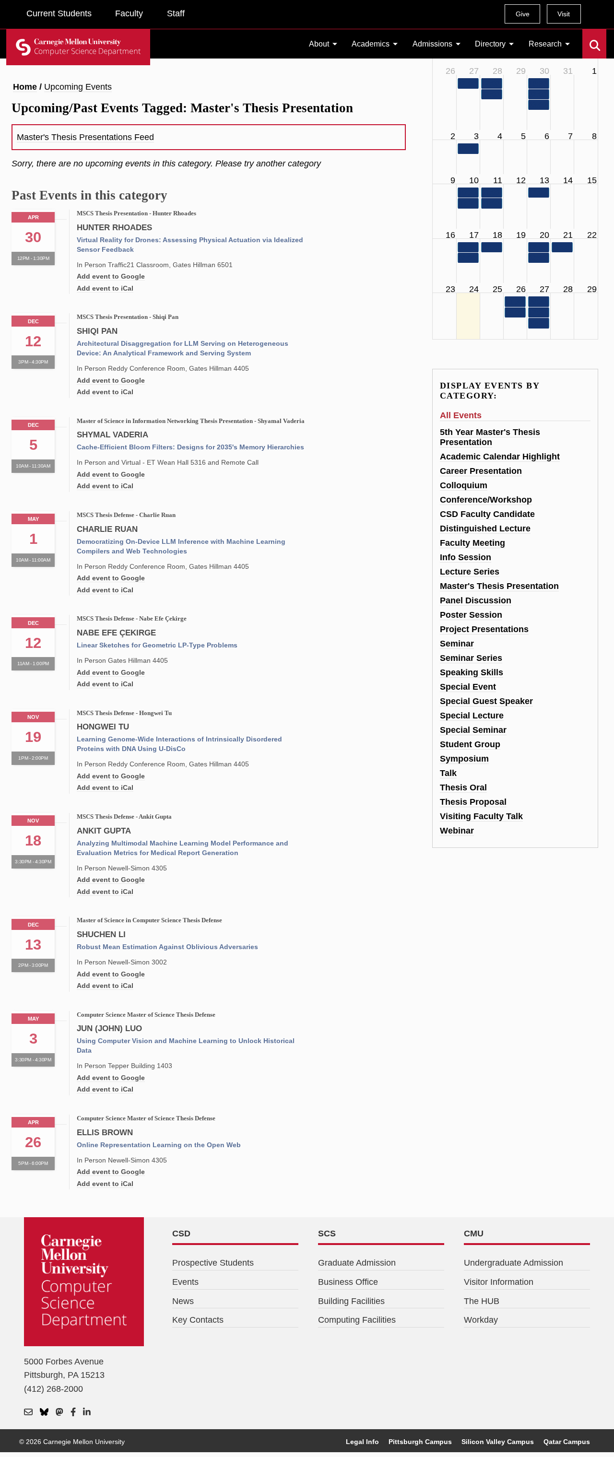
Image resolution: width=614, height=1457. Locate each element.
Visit (563, 14)
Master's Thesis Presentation (499, 586)
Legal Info (362, 1441)
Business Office (348, 1282)
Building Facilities (351, 1301)
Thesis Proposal (473, 802)
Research (545, 44)
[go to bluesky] (44, 1413)
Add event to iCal (105, 288)
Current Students (59, 13)
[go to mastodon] (59, 1413)
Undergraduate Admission (513, 1263)
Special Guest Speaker (486, 701)
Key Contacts (198, 1320)
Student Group (470, 744)
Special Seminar (473, 730)
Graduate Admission (357, 1263)
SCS (327, 1233)
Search (588, 38)
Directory (490, 44)
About (319, 44)
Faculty (129, 13)
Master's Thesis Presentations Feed (85, 137)
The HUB (481, 1301)
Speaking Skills (471, 672)
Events (185, 1282)
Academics (371, 44)
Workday (481, 1320)
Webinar (457, 830)
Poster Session (471, 615)
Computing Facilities (357, 1320)
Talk (448, 773)
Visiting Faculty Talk (481, 816)
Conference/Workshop (486, 500)
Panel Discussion (475, 600)
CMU (474, 1233)
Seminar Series (471, 658)
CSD (181, 1233)
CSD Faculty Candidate (487, 514)
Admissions (432, 44)
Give (523, 14)
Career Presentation (481, 471)
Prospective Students (213, 1263)
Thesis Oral (463, 787)
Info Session (465, 557)
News (183, 1301)
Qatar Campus (566, 1441)
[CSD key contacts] (28, 1413)
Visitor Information (498, 1282)
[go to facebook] (73, 1413)
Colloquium (463, 485)
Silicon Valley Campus (497, 1441)
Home (25, 87)
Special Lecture (472, 715)
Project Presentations (484, 629)
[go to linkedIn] (87, 1413)
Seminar (457, 643)
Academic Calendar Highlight (500, 456)
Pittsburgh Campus (420, 1441)
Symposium (464, 759)
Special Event (468, 687)
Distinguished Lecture (485, 528)
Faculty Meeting (472, 543)
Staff (176, 13)
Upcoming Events (78, 87)
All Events (461, 415)
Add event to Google (111, 276)
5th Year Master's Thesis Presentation (490, 437)
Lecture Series (469, 571)
